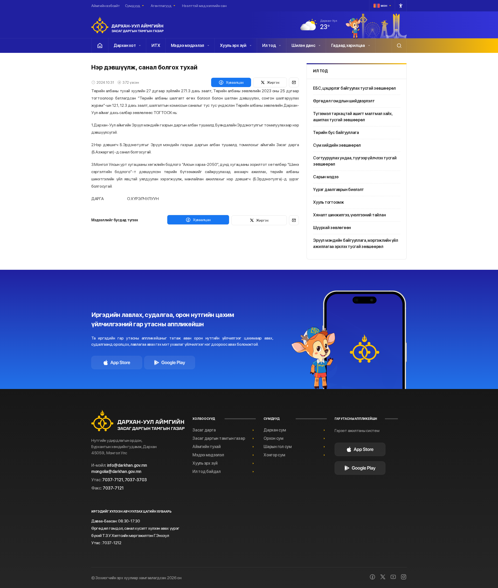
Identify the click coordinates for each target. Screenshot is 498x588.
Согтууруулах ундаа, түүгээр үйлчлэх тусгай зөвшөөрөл (354, 161)
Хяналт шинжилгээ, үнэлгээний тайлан (349, 214)
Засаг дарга (204, 430)
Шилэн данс (303, 45)
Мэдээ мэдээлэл (187, 45)
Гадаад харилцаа (348, 45)
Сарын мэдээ (325, 176)
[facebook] (372, 577)
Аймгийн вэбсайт (105, 6)
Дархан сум (275, 430)
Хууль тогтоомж (328, 202)
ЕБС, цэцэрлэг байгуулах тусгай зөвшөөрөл (354, 88)
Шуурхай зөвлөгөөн (332, 227)
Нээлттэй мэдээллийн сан (204, 6)
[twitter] (383, 577)
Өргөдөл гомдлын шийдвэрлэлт (344, 100)
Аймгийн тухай (206, 446)
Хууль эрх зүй (233, 45)
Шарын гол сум (278, 446)
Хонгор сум (274, 454)
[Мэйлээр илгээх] (294, 82)
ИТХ (155, 45)
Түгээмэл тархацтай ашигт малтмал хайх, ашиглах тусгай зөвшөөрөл (352, 116)
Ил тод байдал (206, 471)
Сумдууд (132, 6)
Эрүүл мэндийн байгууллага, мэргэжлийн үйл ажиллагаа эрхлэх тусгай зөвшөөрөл (355, 243)
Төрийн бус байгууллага (336, 132)
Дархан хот (125, 45)
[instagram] (403, 577)
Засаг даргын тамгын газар (218, 438)
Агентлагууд (161, 6)
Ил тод (269, 45)
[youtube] (393, 577)
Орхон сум (273, 438)
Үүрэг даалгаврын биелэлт (338, 189)
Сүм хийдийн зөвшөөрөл (337, 145)
